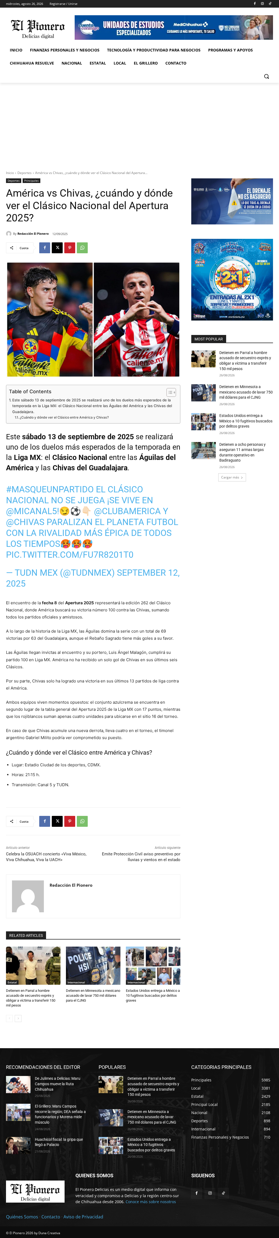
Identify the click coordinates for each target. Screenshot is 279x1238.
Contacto (50, 1217)
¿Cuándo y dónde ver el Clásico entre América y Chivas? (64, 417)
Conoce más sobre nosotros (151, 1201)
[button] (266, 76)
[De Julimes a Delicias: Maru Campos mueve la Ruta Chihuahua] (18, 1084)
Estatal (12, 982)
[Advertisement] (139, 124)
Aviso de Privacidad (83, 1217)
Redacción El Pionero (33, 233)
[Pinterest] (69, 247)
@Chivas (25, 522)
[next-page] (18, 1018)
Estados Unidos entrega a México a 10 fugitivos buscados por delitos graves (153, 995)
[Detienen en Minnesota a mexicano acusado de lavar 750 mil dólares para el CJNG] (93, 966)
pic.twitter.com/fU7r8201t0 (70, 555)
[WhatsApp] (82, 247)
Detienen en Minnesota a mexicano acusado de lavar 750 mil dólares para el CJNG (93, 995)
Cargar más (230, 477)
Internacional (76, 982)
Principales (31, 180)
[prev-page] (9, 1018)
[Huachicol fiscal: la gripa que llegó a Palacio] (18, 1145)
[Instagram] (262, 4)
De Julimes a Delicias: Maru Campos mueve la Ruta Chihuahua (57, 1083)
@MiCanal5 (31, 511)
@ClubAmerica (127, 511)
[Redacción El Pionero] (9, 233)
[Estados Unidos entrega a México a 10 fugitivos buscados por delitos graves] (153, 966)
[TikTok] (270, 4)
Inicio (10, 172)
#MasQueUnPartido (50, 489)
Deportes (24, 172)
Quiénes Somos (22, 1217)
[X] (57, 247)
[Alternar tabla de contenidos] (168, 392)
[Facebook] (255, 4)
